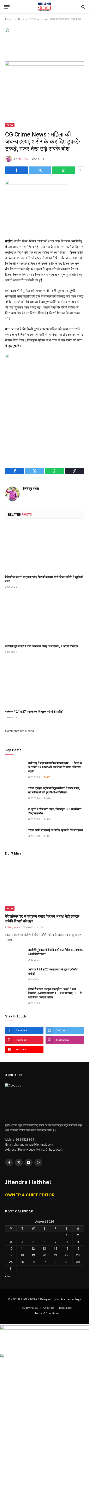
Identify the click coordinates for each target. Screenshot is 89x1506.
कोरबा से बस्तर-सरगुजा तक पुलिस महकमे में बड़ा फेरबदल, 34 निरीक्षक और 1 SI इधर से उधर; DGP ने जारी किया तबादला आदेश (55, 993)
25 (22, 1262)
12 (33, 1248)
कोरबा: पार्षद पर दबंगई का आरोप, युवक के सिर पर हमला (55, 830)
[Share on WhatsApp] (63, 170)
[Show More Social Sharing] (80, 170)
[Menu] (7, 6)
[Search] (83, 6)
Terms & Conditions (47, 1313)
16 (77, 1248)
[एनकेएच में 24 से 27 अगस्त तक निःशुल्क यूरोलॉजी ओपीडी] (44, 682)
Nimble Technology (69, 1299)
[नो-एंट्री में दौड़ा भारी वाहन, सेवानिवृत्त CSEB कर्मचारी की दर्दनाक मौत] (14, 814)
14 (55, 1248)
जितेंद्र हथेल (23, 159)
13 (44, 1248)
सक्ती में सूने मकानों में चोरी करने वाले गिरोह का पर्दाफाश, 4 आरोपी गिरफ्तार (41, 646)
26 (33, 1262)
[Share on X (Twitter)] (40, 170)
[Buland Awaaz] (44, 7)
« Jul (8, 1276)
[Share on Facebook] (16, 170)
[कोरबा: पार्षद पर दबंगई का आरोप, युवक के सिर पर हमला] (14, 835)
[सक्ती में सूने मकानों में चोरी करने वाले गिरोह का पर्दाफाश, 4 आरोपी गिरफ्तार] (44, 617)
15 (66, 1248)
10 (11, 1248)
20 (44, 1255)
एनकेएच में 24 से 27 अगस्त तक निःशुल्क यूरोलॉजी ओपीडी (34, 711)
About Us (48, 1307)
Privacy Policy (29, 1307)
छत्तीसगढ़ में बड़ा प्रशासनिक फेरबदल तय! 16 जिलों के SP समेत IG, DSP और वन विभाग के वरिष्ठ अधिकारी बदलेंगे (55, 767)
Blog (10, 125)
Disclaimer (65, 1307)
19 (33, 1255)
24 (11, 1262)
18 (22, 1255)
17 (11, 1255)
